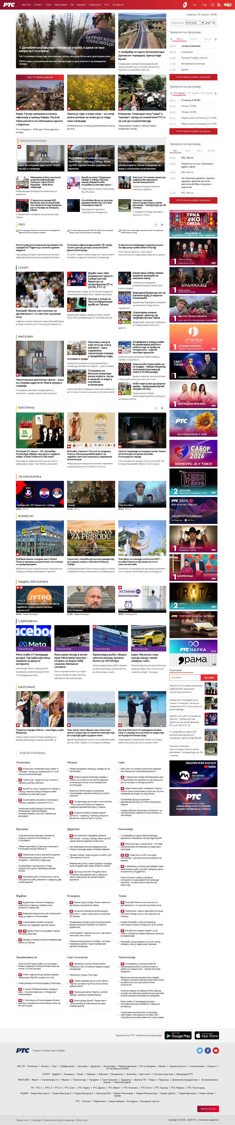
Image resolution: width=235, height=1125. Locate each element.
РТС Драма (99, 1087)
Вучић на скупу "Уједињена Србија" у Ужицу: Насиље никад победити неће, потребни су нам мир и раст (96, 181)
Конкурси (132, 1101)
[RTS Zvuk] (193, 510)
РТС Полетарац (195, 1087)
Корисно (26, 516)
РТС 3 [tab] (207, 39)
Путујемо (94, 1079)
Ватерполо (117, 1074)
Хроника (22, 829)
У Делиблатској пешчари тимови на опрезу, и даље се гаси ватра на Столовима (61, 49)
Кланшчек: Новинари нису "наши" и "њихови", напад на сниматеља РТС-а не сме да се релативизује (141, 117)
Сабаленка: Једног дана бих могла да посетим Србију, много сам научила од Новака (142, 914)
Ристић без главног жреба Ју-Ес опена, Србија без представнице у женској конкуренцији (142, 933)
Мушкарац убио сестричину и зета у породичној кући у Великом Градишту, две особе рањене (39, 879)
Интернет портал (150, 1101)
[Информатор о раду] (193, 802)
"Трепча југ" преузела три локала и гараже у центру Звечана (38, 781)
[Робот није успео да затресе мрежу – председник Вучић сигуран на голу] (124, 388)
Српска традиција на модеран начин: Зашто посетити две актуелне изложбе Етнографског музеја (142, 454)
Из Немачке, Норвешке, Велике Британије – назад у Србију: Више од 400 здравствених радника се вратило (90, 838)
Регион (72, 762)
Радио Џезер (206, 1093)
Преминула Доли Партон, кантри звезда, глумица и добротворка (88, 993)
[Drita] (193, 596)
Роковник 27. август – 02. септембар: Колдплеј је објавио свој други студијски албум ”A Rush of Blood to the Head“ (38, 454)
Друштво (73, 829)
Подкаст (212, 1066)
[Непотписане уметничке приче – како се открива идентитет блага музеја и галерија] (41, 158)
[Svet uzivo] (193, 366)
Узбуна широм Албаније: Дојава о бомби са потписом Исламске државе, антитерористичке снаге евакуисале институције (89, 781)
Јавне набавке (116, 1101)
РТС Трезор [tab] (193, 93)
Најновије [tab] (175, 670)
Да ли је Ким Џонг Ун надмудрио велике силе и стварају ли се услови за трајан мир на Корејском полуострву (141, 732)
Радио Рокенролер (146, 1093)
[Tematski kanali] (193, 653)
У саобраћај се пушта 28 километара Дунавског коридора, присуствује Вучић (141, 55)
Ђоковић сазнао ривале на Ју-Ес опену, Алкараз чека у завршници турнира (141, 943)
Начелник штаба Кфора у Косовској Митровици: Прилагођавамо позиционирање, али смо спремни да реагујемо (37, 812)
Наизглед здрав (122, 1082)
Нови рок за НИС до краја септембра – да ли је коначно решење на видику (141, 858)
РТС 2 (48, 1087)
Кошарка (73, 896)
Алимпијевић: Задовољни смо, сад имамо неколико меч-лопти (90, 934)
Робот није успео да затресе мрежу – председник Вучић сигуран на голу (149, 386)
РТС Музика (177, 1087)
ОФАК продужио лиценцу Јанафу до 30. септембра (90, 770)
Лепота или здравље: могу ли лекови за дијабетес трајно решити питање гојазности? (38, 605)
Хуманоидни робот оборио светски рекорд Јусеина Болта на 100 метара (110, 657)
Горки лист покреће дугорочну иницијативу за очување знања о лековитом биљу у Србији (90, 562)
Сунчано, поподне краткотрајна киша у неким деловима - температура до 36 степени (149, 204)
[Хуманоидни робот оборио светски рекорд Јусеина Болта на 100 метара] (110, 638)
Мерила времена (127, 1066)
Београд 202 (103, 1093)
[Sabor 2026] (193, 453)
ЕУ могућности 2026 (117, 1068)
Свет (121, 762)
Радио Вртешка (187, 1093)
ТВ (72, 4)
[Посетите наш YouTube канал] (216, 1050)
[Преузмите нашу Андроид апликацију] (178, 1035)
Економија (125, 829)
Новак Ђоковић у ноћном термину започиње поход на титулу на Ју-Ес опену (142, 923)
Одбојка (91, 1074)
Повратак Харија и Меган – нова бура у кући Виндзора (40, 731)
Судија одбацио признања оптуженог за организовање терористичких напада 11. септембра (141, 813)
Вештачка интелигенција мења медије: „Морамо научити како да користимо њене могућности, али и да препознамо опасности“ (142, 981)
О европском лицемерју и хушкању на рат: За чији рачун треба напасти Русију (141, 246)
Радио (81, 4)
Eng (204, 4)
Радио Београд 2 (62, 1093)
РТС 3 (58, 1087)
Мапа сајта (208, 1108)
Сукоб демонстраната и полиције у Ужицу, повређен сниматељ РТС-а (38, 801)
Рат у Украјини (148, 1066)
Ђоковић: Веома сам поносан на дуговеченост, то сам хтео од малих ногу (38, 313)
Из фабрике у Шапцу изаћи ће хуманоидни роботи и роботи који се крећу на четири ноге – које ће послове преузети (148, 347)
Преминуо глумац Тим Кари (84, 975)
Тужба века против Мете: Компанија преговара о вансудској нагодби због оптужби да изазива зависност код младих (142, 1015)
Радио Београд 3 (83, 1093)
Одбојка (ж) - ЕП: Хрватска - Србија (36, 505)
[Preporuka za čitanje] (193, 624)
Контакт (86, 1101)
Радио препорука (33, 582)
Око (21, 224)
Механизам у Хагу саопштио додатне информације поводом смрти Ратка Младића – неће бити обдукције (45, 182)
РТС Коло (146, 1087)
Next (215, 39)
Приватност (22, 1120)
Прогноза (177, 22)
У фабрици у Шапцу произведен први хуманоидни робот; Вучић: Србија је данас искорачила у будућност (142, 869)
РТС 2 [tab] (193, 39)
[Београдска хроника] (193, 394)
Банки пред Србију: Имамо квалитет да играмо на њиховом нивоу (148, 275)
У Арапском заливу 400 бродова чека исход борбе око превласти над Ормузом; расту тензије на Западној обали (46, 205)
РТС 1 (39, 1087)
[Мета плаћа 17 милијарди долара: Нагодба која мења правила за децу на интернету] (33, 638)
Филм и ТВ (140, 1079)
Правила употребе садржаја (58, 1120)
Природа (164, 1079)
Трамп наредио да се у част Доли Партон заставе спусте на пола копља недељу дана (89, 983)
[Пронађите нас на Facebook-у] (208, 1050)
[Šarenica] (193, 567)
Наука (152, 1079)
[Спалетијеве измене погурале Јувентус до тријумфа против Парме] (124, 317)
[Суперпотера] (193, 252)
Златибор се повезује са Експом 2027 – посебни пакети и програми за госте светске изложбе (139, 562)
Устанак (123, 610)
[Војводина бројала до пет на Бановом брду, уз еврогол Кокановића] (124, 297)
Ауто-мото (145, 1074)
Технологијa (126, 957)
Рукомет (103, 1074)
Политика (23, 762)
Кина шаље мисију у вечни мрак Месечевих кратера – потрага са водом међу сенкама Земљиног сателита (71, 660)
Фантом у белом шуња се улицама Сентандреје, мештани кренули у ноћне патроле (89, 793)
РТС (107, 4)
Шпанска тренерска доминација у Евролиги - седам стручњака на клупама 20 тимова (90, 914)
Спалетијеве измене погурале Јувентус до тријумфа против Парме (146, 315)
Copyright (36, 1120)
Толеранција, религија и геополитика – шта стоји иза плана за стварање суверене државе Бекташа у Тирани (91, 804)
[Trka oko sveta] (193, 223)
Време (162, 1066)
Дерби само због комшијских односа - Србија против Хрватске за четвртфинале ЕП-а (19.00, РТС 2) (101, 280)
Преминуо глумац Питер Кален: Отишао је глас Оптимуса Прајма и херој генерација (90, 966)
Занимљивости (26, 957)
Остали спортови (163, 1074)
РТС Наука (84, 1087)
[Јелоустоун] (193, 539)
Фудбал (21, 896)
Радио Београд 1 (40, 1093)
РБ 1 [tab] (175, 150)
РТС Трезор (161, 1087)
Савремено (27, 621)
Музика (66, 1079)
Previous (171, 39)
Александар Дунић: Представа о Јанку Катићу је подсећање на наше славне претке (88, 1003)
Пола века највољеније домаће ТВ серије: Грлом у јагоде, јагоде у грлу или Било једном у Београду (89, 247)
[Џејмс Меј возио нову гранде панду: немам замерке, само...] (148, 638)
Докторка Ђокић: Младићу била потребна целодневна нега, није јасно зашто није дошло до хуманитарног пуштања (89, 875)
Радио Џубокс (168, 1093)
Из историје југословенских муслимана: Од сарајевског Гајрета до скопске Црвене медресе (39, 247)
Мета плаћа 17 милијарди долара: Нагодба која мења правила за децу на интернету (33, 659)
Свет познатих (77, 957)
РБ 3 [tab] (199, 150)
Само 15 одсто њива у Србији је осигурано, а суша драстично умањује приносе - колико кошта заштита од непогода (140, 881)
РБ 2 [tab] (187, 150)
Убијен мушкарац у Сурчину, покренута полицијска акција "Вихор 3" (38, 847)
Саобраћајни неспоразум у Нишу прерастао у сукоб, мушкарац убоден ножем (37, 868)
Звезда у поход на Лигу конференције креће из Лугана (100, 301)
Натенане (26, 687)
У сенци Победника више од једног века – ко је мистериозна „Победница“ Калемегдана (38, 992)
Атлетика (131, 1074)
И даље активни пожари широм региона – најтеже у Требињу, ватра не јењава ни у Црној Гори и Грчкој (89, 815)
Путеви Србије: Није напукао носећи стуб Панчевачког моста (90, 856)
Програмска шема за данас (193, 77)
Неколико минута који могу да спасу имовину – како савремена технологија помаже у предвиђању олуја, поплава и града (90, 350)
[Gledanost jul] (193, 423)
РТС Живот (114, 1087)
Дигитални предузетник (185, 1079)
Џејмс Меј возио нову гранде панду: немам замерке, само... (144, 657)
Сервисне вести (177, 1066)
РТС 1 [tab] (179, 39)
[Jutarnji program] (193, 337)
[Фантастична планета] (193, 309)
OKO (48, 4)
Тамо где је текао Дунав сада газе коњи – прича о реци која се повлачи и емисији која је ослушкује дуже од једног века (90, 732)
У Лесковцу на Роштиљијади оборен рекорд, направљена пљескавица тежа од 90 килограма (39, 1003)
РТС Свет (70, 1087)
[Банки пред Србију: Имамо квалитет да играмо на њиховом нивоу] (124, 278)
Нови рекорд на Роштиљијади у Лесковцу (39, 983)
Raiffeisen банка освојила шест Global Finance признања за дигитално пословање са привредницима (39, 562)
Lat (194, 4)
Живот (35, 1079)
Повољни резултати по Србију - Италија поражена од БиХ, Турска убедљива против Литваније (90, 944)
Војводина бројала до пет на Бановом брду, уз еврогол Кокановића (149, 295)
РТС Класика (131, 1087)
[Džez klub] (193, 481)
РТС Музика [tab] (207, 93)
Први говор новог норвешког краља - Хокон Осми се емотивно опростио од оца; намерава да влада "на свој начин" (142, 791)
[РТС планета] (185, 5)
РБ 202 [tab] (211, 150)
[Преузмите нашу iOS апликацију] (207, 1035)
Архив (117, 1095)
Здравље (126, 1079)
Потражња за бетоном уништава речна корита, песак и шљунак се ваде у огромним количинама (140, 165)
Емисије (95, 4)
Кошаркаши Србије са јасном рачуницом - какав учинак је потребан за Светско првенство (91, 924)
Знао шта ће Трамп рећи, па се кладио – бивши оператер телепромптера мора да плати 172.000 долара (149, 368)
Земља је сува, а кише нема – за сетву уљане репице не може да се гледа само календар (90, 117)
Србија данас (67, 1066)
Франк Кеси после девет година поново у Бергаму (39, 932)
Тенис (122, 896)
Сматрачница (197, 1066)
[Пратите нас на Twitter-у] (200, 1050)
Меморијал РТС (184, 1074)
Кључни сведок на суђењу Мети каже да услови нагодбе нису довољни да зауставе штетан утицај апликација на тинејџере (142, 993)
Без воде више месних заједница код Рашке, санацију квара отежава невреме (90, 848)
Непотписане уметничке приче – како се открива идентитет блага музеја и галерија (39, 165)
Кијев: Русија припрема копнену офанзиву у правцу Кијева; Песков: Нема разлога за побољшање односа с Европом (39, 119)
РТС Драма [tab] (179, 93)
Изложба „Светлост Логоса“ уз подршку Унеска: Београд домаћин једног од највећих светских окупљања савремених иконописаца (89, 455)
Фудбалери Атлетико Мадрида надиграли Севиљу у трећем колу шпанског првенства (36, 905)
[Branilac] (193, 280)
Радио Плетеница (123, 1093)
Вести (26, 4)
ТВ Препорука (29, 477)
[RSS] (219, 5)
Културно (26, 408)
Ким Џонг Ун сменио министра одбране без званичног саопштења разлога (149, 180)
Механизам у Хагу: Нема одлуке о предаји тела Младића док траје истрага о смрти (91, 864)
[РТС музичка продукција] (193, 773)
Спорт (38, 4)
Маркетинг (100, 1101)
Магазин (61, 4)
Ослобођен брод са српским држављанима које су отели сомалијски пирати (97, 203)
